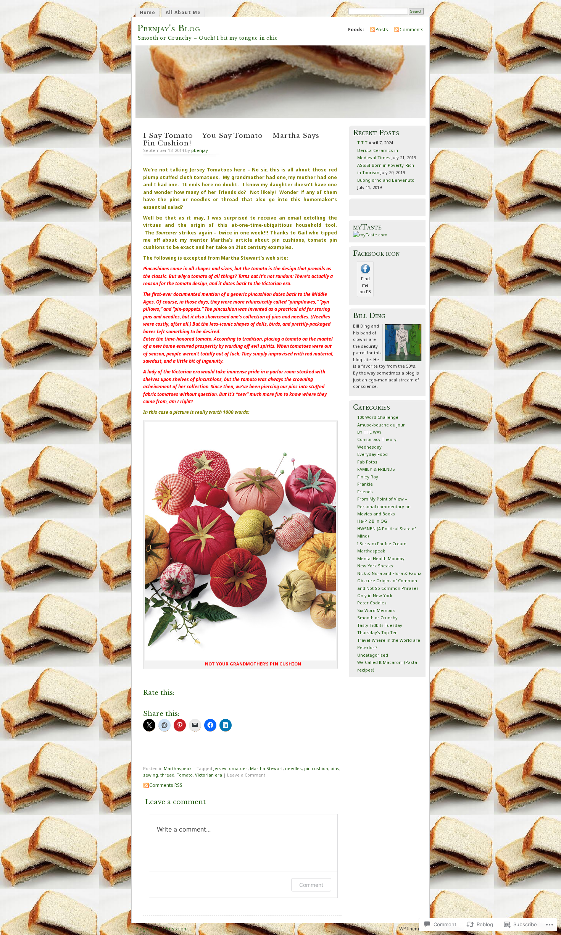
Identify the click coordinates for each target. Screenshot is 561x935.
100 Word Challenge (377, 417)
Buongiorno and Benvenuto (385, 180)
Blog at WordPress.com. (162, 928)
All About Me (183, 12)
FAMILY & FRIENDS (376, 469)
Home (147, 12)
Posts (382, 29)
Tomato (185, 775)
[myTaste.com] (370, 234)
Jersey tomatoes (230, 768)
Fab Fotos (367, 462)
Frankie (365, 484)
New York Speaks (375, 565)
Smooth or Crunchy (377, 617)
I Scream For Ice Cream (381, 543)
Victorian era (208, 775)
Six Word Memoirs (376, 610)
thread (167, 775)
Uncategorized (372, 655)
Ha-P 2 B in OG (372, 521)
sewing (150, 775)
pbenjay (199, 150)
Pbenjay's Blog (168, 28)
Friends (365, 491)
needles (293, 768)
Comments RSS (165, 785)
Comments (412, 29)
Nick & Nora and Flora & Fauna (389, 573)
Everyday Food (372, 454)
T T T (362, 142)
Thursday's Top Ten (377, 632)
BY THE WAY (369, 432)
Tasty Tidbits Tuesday (379, 625)
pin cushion (316, 768)
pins (334, 768)
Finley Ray (367, 477)
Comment (311, 885)
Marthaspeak (178, 768)
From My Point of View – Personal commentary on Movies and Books (384, 506)
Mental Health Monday (381, 558)
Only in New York (374, 595)
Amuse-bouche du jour (381, 425)
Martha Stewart (266, 768)
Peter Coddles (372, 603)
